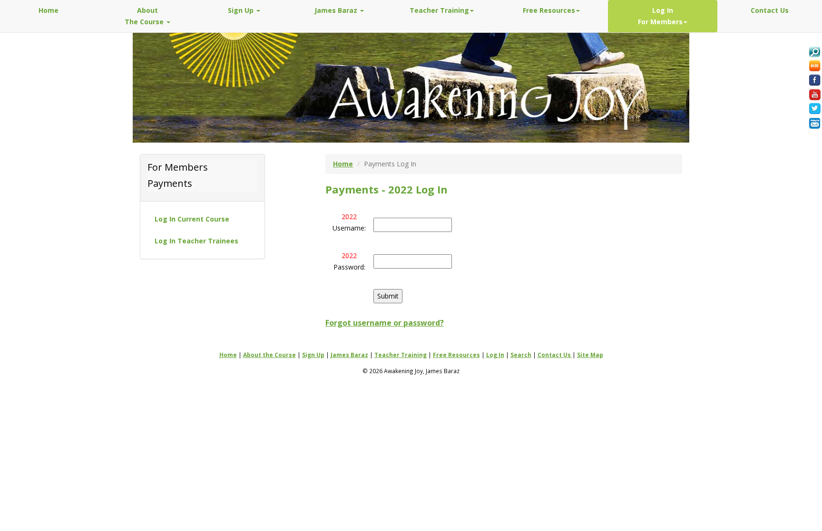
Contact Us (770, 10)
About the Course (269, 354)
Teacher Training (439, 10)
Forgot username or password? (384, 323)
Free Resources (549, 10)
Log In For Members (660, 16)
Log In (495, 354)
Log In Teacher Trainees (196, 240)
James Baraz (336, 10)
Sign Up (241, 10)
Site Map (590, 354)
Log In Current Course (192, 218)
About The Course (145, 16)
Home (49, 10)
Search (520, 354)
